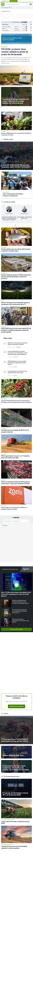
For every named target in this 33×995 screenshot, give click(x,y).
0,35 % (23, 28)
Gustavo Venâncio (24, 213)
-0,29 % (23, 30)
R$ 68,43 (16, 28)
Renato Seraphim (9, 213)
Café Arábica (5, 30)
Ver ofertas (4, 525)
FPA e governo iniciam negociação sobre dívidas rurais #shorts (20, 620)
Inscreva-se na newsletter (17, 706)
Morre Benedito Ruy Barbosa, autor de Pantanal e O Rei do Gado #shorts (19, 611)
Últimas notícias (8, 139)
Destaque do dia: (5, 11)
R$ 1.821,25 (17, 30)
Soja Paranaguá (6, 26)
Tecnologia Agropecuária (11, 776)
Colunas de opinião (9, 202)
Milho (3, 28)
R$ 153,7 (16, 26)
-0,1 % (24, 26)
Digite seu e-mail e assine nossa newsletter (16, 701)
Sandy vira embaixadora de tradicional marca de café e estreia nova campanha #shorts (20, 602)
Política (6, 713)
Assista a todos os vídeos (16, 629)
